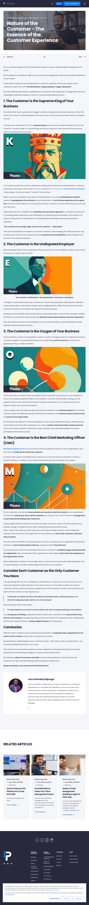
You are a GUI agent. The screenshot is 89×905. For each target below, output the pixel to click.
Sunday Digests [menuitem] (48, 866)
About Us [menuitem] (59, 856)
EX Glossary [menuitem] (47, 879)
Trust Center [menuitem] (73, 856)
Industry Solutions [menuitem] (34, 852)
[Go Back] (44, 57)
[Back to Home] (9, 3)
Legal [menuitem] (71, 852)
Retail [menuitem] (32, 863)
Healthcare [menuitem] (34, 877)
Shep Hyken (36, 189)
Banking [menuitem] (33, 857)
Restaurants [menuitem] (35, 874)
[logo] (7, 856)
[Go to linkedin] (29, 708)
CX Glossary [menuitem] (47, 876)
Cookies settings (54, 898)
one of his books (56, 189)
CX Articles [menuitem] (47, 869)
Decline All (78, 898)
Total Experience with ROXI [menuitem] (49, 858)
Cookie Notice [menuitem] (73, 862)
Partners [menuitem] (59, 859)
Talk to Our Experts (71, 3)
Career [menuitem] (58, 862)
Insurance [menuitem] (34, 860)
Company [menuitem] (59, 852)
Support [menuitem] (59, 865)
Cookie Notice (55, 890)
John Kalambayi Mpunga (15, 18)
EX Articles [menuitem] (47, 873)
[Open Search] (52, 3)
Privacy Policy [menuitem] (73, 859)
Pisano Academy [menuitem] (47, 852)
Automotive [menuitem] (34, 871)
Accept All (66, 898)
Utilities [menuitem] (33, 880)
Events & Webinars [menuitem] (47, 862)
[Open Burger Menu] (84, 3)
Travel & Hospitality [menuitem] (34, 867)
